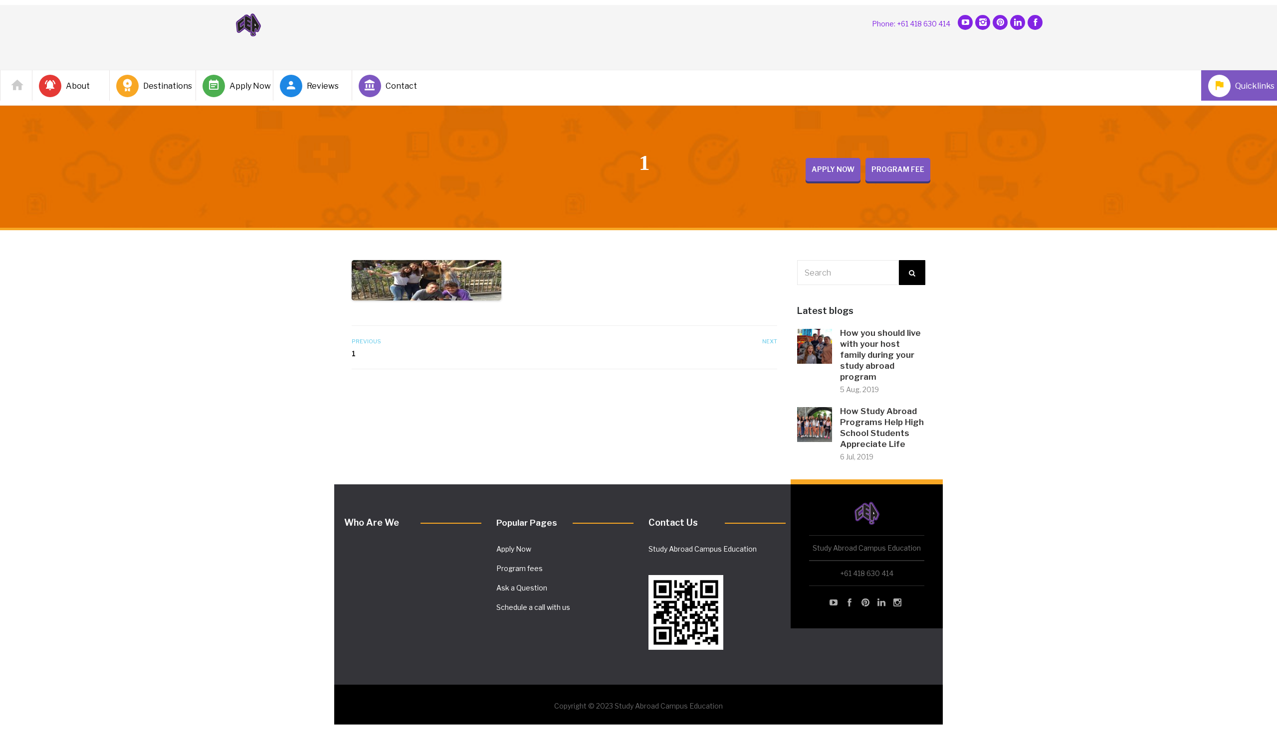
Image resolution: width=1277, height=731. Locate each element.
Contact (401, 86)
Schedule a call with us (533, 607)
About (78, 86)
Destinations (165, 86)
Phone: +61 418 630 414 (911, 23)
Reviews (323, 86)
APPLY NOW (833, 169)
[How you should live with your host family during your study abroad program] (814, 345)
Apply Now (247, 86)
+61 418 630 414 (866, 573)
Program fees (519, 568)
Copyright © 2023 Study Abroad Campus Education (638, 706)
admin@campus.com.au (687, 566)
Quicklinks (1253, 86)
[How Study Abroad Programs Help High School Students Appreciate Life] (814, 424)
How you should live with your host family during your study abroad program (880, 355)
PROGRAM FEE (897, 169)
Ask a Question (521, 588)
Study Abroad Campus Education (702, 549)
